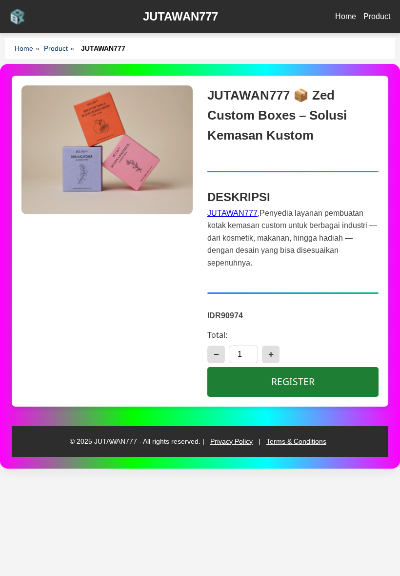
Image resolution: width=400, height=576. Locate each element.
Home (345, 16)
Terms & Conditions (296, 441)
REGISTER (293, 381)
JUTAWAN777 (232, 213)
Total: (217, 334)
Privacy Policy (231, 441)
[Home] (17, 16)
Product (376, 16)
